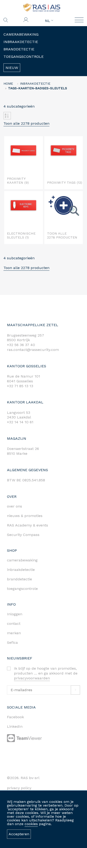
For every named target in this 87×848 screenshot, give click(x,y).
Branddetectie (18, 49)
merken (14, 633)
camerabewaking (22, 560)
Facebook (15, 717)
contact (13, 623)
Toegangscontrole (23, 56)
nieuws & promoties (24, 516)
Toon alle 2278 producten (26, 123)
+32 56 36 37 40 (21, 345)
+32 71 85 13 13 (20, 386)
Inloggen (14, 614)
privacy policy (19, 788)
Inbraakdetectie (20, 42)
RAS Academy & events (27, 525)
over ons (14, 506)
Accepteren (19, 834)
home (8, 83)
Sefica (12, 642)
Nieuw (12, 67)
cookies (31, 824)
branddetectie (19, 579)
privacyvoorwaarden (32, 678)
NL (48, 21)
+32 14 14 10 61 (20, 422)
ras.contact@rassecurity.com (33, 349)
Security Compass (23, 534)
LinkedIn (15, 726)
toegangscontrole (22, 588)
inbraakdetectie (21, 569)
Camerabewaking (21, 34)
